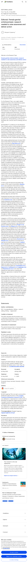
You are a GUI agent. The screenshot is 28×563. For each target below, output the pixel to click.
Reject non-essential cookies (14, 556)
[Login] (26, 2)
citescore (5, 488)
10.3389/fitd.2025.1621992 (16, 366)
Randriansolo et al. (8, 268)
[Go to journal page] (23, 484)
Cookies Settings (14, 559)
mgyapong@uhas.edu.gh (8, 412)
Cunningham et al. (21, 265)
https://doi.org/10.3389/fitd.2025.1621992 (17, 15)
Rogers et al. (20, 224)
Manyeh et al (4, 240)
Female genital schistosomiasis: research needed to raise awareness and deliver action (13, 58)
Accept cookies (14, 552)
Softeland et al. (12, 267)
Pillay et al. (14, 226)
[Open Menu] (2, 2)
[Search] (22, 2)
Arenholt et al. (8, 199)
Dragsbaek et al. (21, 267)
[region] (14, 550)
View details (23, 44)
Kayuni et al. (4, 267)
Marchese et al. (16, 143)
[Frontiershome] (9, 2)
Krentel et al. (20, 239)
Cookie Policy (6, 548)
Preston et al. (5, 226)
